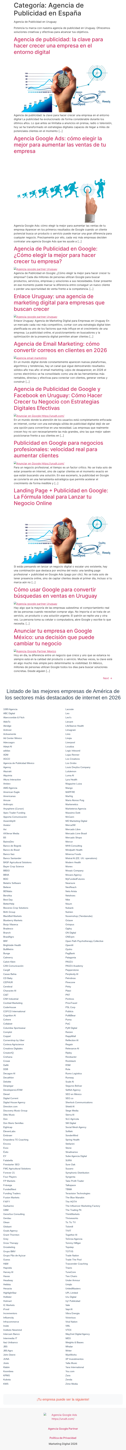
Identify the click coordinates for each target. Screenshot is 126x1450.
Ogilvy (68, 928)
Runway (69, 1077)
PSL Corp (70, 1007)
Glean (6, 1222)
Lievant (69, 721)
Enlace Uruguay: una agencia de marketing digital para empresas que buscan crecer (59, 302)
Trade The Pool (73, 1259)
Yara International (74, 1367)
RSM (68, 1065)
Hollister (7, 1297)
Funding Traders (12, 1193)
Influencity (8, 1317)
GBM (6, 1210)
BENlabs (7, 891)
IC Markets (9, 1305)
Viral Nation (71, 1321)
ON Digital (70, 932)
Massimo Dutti (72, 812)
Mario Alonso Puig (74, 800)
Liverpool (70, 742)
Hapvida (7, 1267)
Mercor (69, 841)
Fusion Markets (11, 1197)
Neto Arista (71, 891)
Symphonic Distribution (77, 1172)
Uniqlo (68, 1284)
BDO (5, 879)
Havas (6, 1276)
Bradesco (8, 928)
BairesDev (8, 841)
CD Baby (7, 978)
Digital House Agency (14, 1102)
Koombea (8, 1371)
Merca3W (70, 825)
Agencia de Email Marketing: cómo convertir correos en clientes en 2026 (60, 347)
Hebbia (7, 1284)
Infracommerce (11, 1321)
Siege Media (71, 1110)
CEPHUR (8, 982)
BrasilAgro (8, 936)
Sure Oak (70, 1164)
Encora (7, 1143)
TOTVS (69, 1251)
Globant (7, 1226)
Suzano (69, 1168)
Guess (6, 1259)
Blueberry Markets (12, 920)
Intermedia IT (10, 1338)
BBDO (6, 870)
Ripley (68, 1052)
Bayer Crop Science (13, 866)
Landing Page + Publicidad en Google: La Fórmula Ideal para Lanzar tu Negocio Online (61, 496)
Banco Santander (12, 858)
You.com (69, 1371)
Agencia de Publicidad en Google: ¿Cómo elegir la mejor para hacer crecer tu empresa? (55, 255)
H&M (5, 1263)
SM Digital (70, 1123)
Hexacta (7, 1288)
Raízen (69, 1032)
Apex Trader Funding (14, 812)
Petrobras (70, 978)
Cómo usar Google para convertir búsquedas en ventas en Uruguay (55, 592)
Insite (6, 1325)
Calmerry (8, 957)
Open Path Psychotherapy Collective (84, 941)
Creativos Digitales (13, 1048)
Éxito (5, 1152)
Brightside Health (12, 945)
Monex (69, 866)
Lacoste (69, 709)
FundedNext (9, 1189)
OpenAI (69, 945)
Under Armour (72, 1280)
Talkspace (70, 1185)
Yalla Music (71, 1363)
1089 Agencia (10, 709)
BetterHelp (8, 903)
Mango (69, 788)
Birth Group (9, 912)
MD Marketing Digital (76, 821)
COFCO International (14, 1011)
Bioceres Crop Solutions (15, 908)
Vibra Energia (72, 1313)
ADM (5, 754)
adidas (6, 750)
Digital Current (10, 1098)
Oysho (68, 949)
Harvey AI (8, 1272)
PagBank (70, 953)
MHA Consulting (73, 845)
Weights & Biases (74, 1342)
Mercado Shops (73, 837)
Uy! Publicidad (72, 1301)
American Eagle (11, 792)
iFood (6, 1309)
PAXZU (69, 961)
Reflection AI (71, 1040)
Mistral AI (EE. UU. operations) (81, 858)
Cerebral (7, 986)
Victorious (70, 1317)
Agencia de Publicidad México (18, 763)
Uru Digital (70, 1297)
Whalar (69, 1346)
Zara (67, 1375)
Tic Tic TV (70, 1222)
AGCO (6, 759)
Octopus (69, 924)
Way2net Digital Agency (77, 1334)
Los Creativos (72, 759)
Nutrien (69, 912)
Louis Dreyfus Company (77, 767)
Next (107, 678)
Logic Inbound (72, 750)
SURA (68, 1160)
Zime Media (71, 1383)
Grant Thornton (11, 1234)
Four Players (10, 1176)
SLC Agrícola (72, 1119)
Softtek (69, 1131)
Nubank (69, 908)
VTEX (68, 1330)
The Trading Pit (73, 1210)
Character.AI (9, 990)
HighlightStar (10, 1292)
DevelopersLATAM (12, 1090)
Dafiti (6, 1065)
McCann (69, 817)
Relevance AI (72, 1048)
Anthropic (8, 804)
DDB (5, 1069)
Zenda (68, 1379)
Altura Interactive (12, 779)
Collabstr (7, 1023)
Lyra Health (71, 779)
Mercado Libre (73, 829)
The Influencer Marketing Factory (82, 1206)
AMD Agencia (10, 788)
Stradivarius (71, 1152)
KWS (5, 1383)
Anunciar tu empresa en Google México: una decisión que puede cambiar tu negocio (54, 637)
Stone (68, 1148)
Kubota (7, 1379)
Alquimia (7, 775)
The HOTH (71, 1201)
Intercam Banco (11, 1334)
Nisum (68, 903)
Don (5, 1119)
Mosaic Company (74, 870)
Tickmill (69, 1226)
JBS (5, 1346)
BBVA (6, 875)
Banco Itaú (8, 854)
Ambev (6, 783)
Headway (8, 1280)
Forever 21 (9, 1172)
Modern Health (73, 862)
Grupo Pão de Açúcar (14, 1255)
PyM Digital (71, 1028)
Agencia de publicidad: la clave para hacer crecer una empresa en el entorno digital (58, 45)
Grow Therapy (10, 1243)
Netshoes (70, 895)
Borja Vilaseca (10, 924)
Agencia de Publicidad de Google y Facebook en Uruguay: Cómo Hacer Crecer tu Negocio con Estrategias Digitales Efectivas (58, 398)
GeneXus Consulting (14, 1214)
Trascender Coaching (76, 1263)
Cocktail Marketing (12, 1003)
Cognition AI (9, 1015)
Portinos (69, 999)
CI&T (6, 994)
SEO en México (73, 1094)
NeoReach (70, 887)
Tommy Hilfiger (73, 1243)
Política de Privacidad (63, 1437)
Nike (67, 899)
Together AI (71, 1234)
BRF (5, 941)
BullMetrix (8, 949)
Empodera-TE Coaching (15, 1139)
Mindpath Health (74, 850)
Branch (7, 932)
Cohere (7, 1019)
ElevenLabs (9, 1131)
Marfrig (69, 796)
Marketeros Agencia (75, 808)
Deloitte (7, 1081)
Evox (5, 1148)
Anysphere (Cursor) (13, 808)
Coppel (7, 1036)
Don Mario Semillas (13, 1123)
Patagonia (70, 957)
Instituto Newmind (12, 1330)
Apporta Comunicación (15, 817)
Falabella (8, 1160)
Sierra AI (69, 1114)
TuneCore (70, 1272)
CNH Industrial (10, 999)
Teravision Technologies (77, 1193)
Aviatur (6, 825)
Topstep (69, 1247)
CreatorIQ (8, 1052)
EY (4, 1156)
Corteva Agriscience (13, 1044)
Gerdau (7, 1218)
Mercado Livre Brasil (76, 833)
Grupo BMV (9, 1251)
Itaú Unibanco (10, 1342)
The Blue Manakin (74, 1197)
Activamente (9, 734)
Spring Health (72, 1139)
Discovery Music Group (15, 1110)
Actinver (7, 730)
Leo (67, 713)
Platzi (68, 990)
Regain (69, 1044)
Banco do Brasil (11, 850)
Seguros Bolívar (73, 1085)
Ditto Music (9, 1114)
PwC (67, 1023)
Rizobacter (71, 1057)
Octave (69, 920)
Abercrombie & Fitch (13, 717)
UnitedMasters (73, 1288)
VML (67, 1325)
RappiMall (70, 1036)
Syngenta (70, 1176)
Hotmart (7, 1301)
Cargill (6, 970)
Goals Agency (10, 1230)
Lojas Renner (72, 754)
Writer (68, 1350)
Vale (67, 1305)
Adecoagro (9, 742)
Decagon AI (9, 1073)
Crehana (7, 1057)
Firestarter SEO (11, 1164)
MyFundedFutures (75, 879)
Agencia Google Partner (63, 1428)
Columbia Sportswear (14, 1028)
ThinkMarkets (72, 1214)
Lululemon (70, 771)
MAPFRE (70, 792)
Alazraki (7, 771)
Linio (67, 734)
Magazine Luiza (73, 783)
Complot (7, 1032)
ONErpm (69, 936)
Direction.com (10, 1106)
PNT (67, 994)
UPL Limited (71, 1292)
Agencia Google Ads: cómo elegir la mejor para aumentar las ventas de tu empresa (60, 144)
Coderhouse (9, 1007)
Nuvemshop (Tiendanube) (79, 916)
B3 (4, 837)
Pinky (68, 986)
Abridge (7, 726)
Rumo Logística (73, 1073)
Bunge (6, 953)
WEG (68, 1338)
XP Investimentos (74, 1359)
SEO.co (69, 1098)
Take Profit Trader (74, 1181)
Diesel (6, 1094)
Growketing (9, 1247)
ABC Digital (9, 713)
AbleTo (6, 721)
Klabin (6, 1367)
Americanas (9, 796)
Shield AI (69, 1106)
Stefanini (69, 1143)
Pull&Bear (70, 1015)
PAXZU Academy (74, 966)
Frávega (7, 1185)
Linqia (68, 738)
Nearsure (70, 883)
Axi (4, 829)
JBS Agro (8, 1350)
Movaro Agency (73, 875)
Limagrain (70, 730)
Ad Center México (12, 738)
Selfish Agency (73, 1090)
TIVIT (68, 1230)
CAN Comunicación (13, 966)
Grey (5, 1239)
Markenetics (71, 804)
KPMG (6, 1375)
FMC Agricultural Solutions (17, 1168)
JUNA (6, 1359)
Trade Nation (72, 1255)
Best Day (8, 899)
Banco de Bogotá (12, 845)
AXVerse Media (11, 833)
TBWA (68, 1189)
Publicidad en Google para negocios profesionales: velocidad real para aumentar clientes (58, 449)
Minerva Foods (73, 854)
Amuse (6, 800)
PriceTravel (71, 1003)
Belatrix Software (12, 883)
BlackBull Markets (12, 916)
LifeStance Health (74, 726)
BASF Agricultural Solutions (17, 862)
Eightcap (7, 1127)
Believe (7, 887)
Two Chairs (71, 1276)
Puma (68, 1019)
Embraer (7, 1135)
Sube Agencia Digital (76, 1156)
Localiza (69, 746)
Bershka (7, 895)
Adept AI (7, 746)
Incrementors (10, 1313)
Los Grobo (70, 763)
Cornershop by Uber (13, 1040)
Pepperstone (72, 970)
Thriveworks (71, 1218)
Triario (68, 1267)
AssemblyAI (9, 821)
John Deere (9, 1354)
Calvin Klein (9, 961)
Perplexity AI (71, 974)
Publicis (69, 1011)
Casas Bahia (9, 974)
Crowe (6, 1061)
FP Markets (9, 1181)
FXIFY (6, 1201)
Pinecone (70, 982)
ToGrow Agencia (73, 1239)
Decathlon (8, 1077)
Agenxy (7, 767)
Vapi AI (69, 1309)
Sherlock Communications (79, 1102)
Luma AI (69, 775)
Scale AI (69, 1081)
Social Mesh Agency (75, 1127)
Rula (67, 1069)
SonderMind (71, 1135)
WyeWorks (71, 1354)
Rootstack (70, 1061)
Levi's (68, 717)
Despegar (8, 1085)
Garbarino (8, 1206)
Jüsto (6, 1363)
